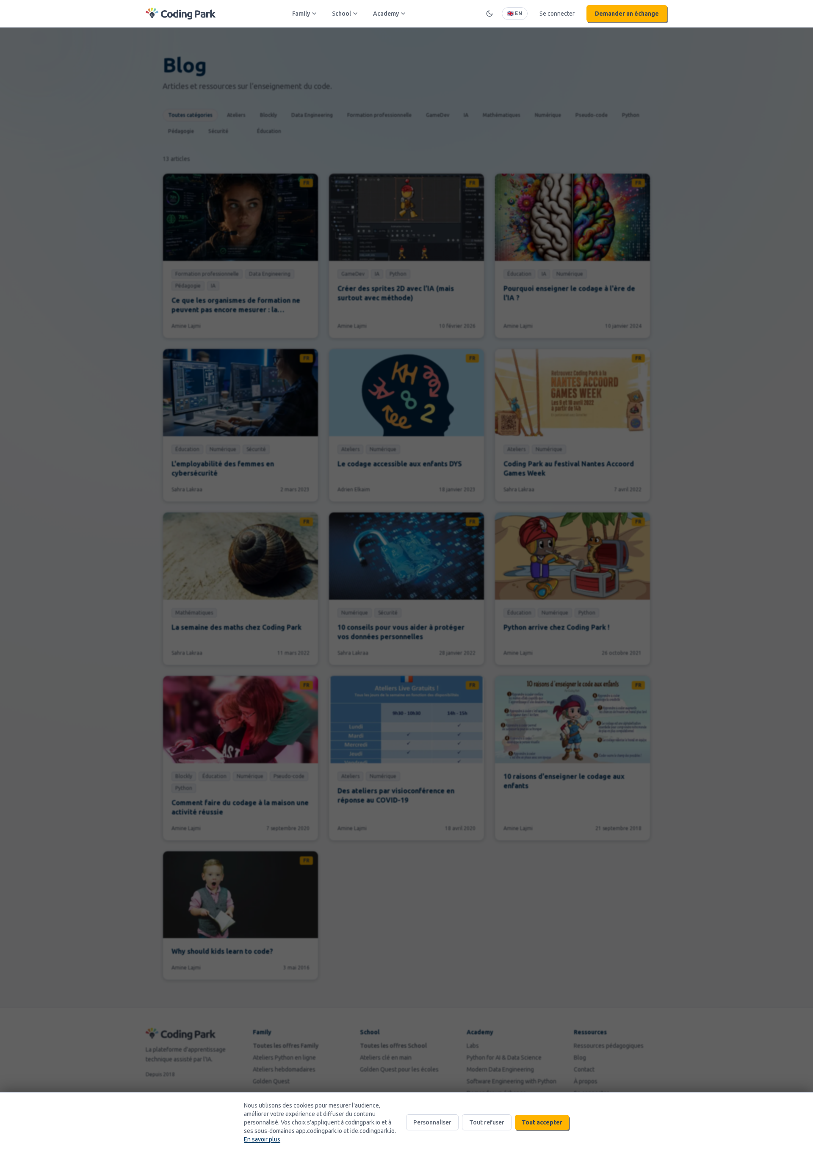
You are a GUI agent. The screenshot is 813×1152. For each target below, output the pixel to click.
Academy (386, 13)
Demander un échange (627, 13)
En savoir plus (262, 1139)
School (341, 13)
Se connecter (557, 13)
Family (301, 13)
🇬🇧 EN (514, 13)
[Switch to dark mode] (489, 13)
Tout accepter (542, 1122)
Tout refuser (486, 1122)
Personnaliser (432, 1122)
